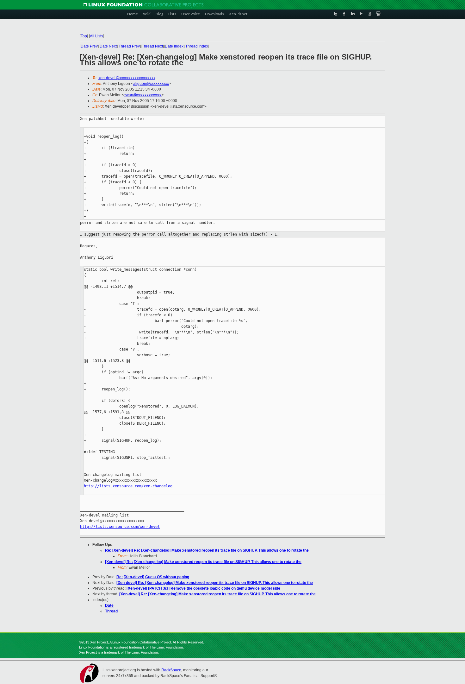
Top (84, 36)
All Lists (96, 36)
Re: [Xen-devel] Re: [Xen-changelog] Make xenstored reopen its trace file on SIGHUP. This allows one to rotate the (207, 550)
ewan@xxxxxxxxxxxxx (143, 95)
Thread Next (152, 46)
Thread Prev (129, 46)
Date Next (108, 46)
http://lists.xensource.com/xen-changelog (128, 486)
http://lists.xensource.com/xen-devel (120, 526)
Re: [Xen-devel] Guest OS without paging (152, 577)
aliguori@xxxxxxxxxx (151, 83)
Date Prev (89, 46)
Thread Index (196, 46)
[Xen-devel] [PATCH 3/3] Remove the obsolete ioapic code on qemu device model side (203, 588)
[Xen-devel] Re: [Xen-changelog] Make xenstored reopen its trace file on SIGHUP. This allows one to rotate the (203, 562)
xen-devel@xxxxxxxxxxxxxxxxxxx (126, 78)
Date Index (174, 46)
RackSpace (171, 670)
